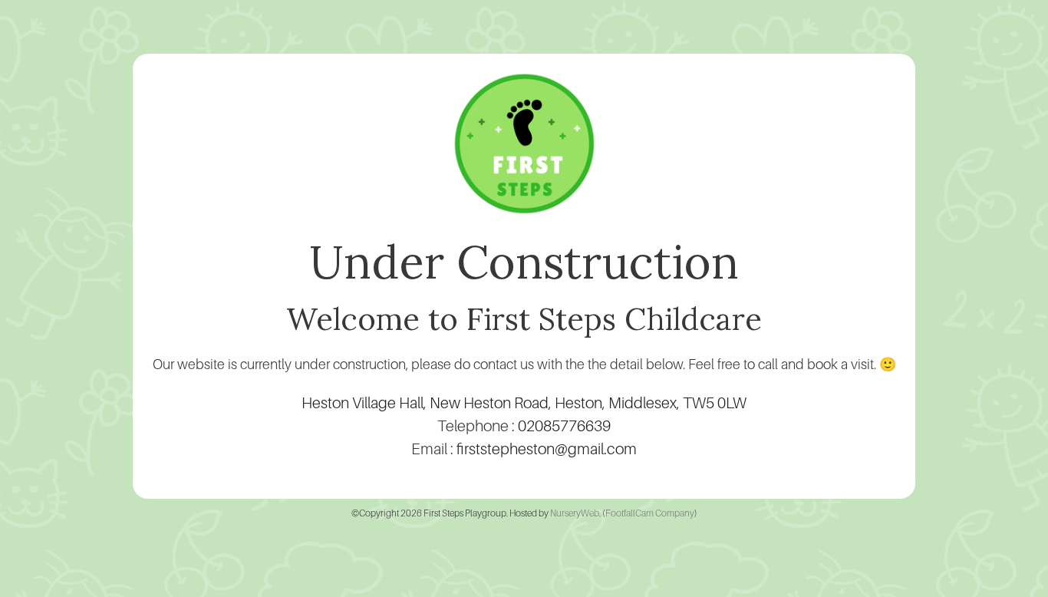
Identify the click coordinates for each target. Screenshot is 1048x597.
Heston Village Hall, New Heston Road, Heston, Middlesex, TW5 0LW (524, 403)
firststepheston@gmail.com (546, 449)
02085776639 (564, 426)
